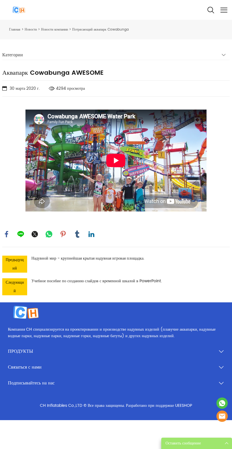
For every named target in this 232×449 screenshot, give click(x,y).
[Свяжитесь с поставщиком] (222, 416)
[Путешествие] (222, 403)
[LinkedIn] (91, 234)
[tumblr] (77, 234)
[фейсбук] (6, 234)
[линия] (20, 234)
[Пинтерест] (63, 234)
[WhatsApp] (49, 234)
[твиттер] (35, 234)
